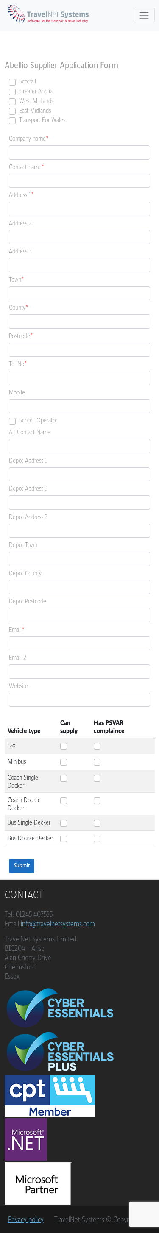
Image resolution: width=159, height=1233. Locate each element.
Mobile (17, 392)
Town (15, 279)
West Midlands (36, 101)
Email (15, 629)
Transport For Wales (42, 120)
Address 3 (20, 251)
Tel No (16, 364)
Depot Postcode (27, 601)
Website (18, 686)
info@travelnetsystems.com (58, 923)
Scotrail (27, 81)
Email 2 (17, 657)
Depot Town (23, 545)
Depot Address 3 (28, 517)
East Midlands (35, 110)
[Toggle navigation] (144, 15)
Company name (27, 138)
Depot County (25, 573)
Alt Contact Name (29, 432)
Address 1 (20, 195)
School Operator (38, 420)
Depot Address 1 (28, 460)
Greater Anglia (36, 91)
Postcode (19, 336)
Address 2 (20, 223)
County (17, 307)
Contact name (25, 167)
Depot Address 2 (28, 488)
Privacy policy (26, 1219)
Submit (22, 865)
